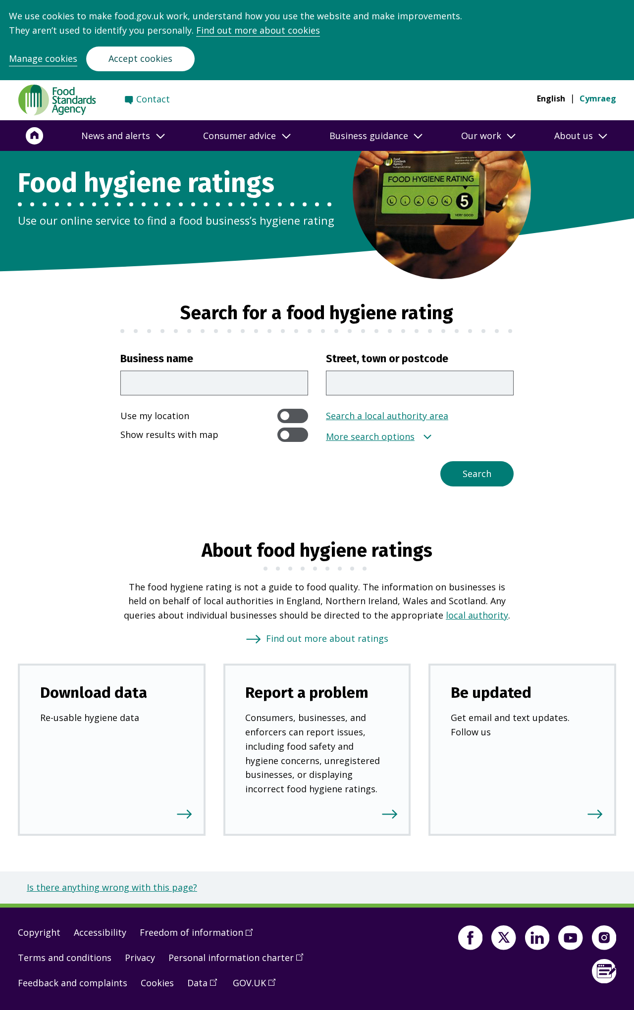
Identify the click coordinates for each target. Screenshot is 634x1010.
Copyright (39, 932)
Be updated (491, 692)
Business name (156, 358)
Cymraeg (598, 98)
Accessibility (100, 932)
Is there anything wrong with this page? (112, 887)
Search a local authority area (387, 416)
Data (205, 987)
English (551, 98)
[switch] (292, 416)
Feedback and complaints (72, 983)
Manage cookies (43, 58)
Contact (153, 99)
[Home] (35, 135)
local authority (477, 615)
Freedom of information (200, 936)
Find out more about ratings (327, 638)
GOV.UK (257, 987)
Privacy (140, 957)
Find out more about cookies (258, 30)
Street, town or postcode (387, 358)
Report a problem (307, 692)
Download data (93, 692)
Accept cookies (140, 58)
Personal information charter (239, 961)
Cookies (157, 983)
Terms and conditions (64, 957)
